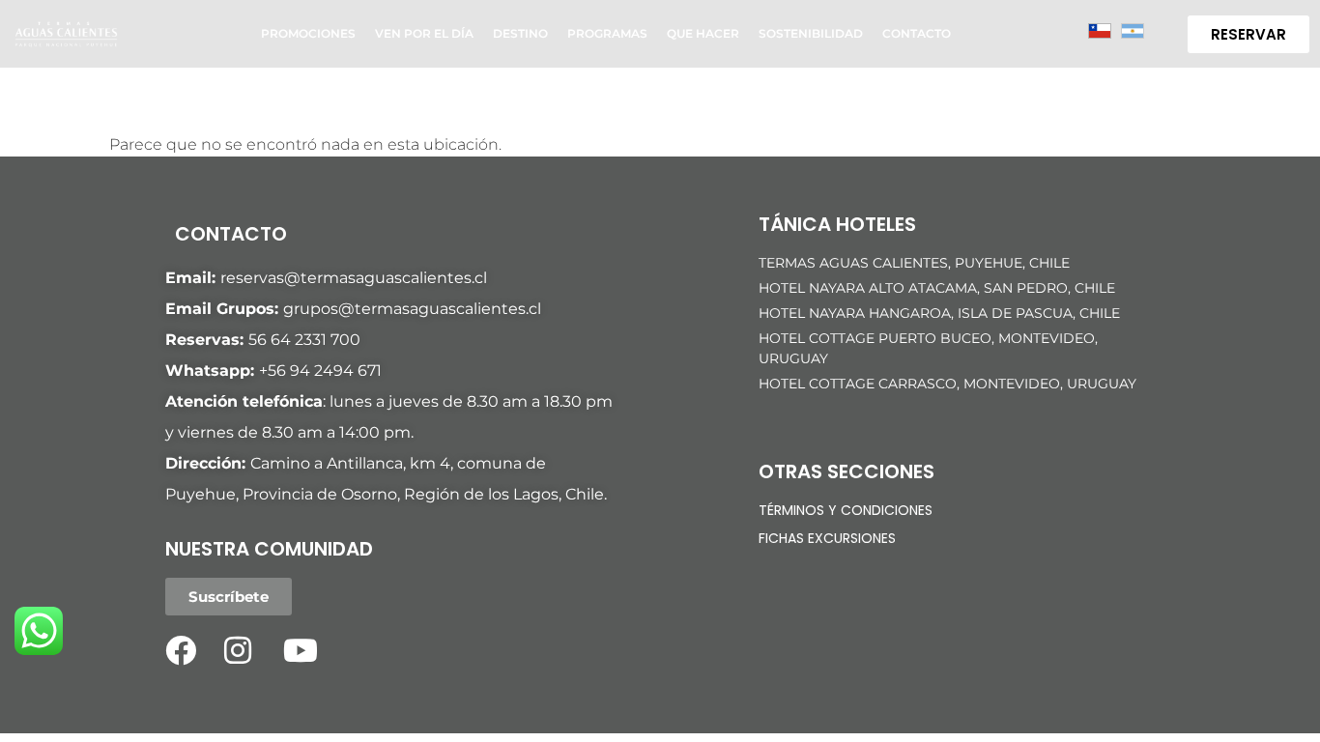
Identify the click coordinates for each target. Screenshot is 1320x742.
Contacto (916, 33)
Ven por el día (424, 33)
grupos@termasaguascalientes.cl (412, 309)
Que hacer (703, 33)
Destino (520, 33)
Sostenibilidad (811, 33)
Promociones (308, 33)
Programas (607, 33)
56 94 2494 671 (325, 370)
